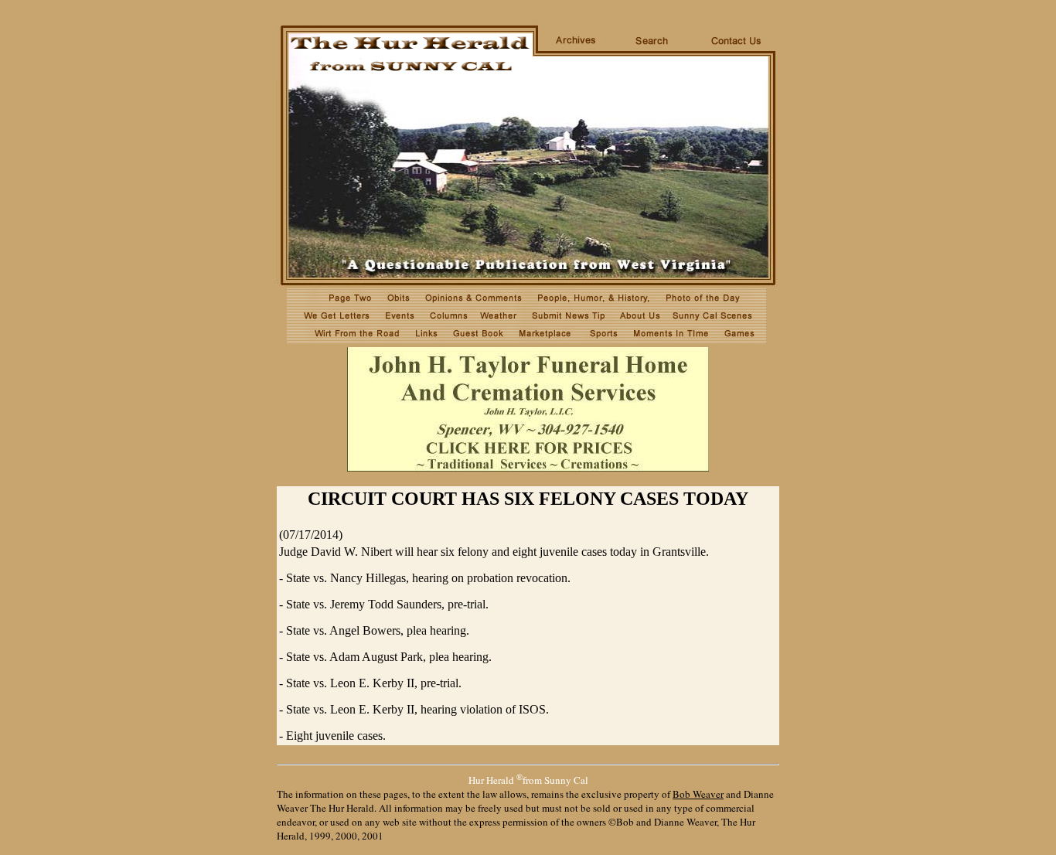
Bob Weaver (698, 794)
